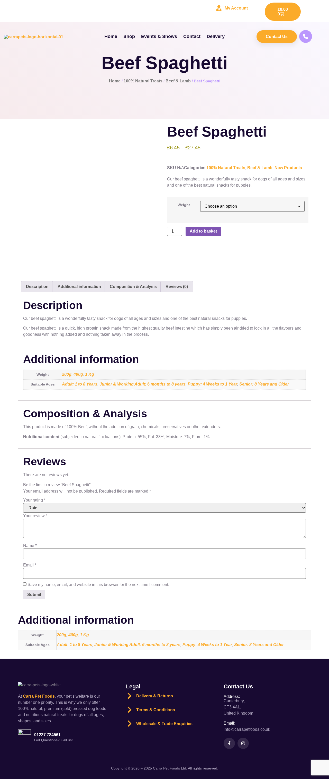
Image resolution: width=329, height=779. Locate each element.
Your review (35, 516)
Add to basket (203, 231)
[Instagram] (243, 743)
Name (30, 546)
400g (78, 374)
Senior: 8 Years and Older (264, 384)
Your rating (34, 500)
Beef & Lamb (178, 81)
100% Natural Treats (143, 81)
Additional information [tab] (79, 286)
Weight (184, 205)
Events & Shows (159, 36)
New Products (288, 168)
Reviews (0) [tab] (177, 286)
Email (29, 565)
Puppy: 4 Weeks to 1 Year (212, 384)
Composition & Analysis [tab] (133, 286)
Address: (232, 696)
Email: (229, 723)
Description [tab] (37, 286)
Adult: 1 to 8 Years (79, 384)
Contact (191, 36)
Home (110, 36)
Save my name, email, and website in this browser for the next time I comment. (98, 585)
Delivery (216, 36)
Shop (129, 36)
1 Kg (89, 374)
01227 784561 (47, 735)
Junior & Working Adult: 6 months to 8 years (142, 384)
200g (66, 374)
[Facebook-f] (229, 743)
